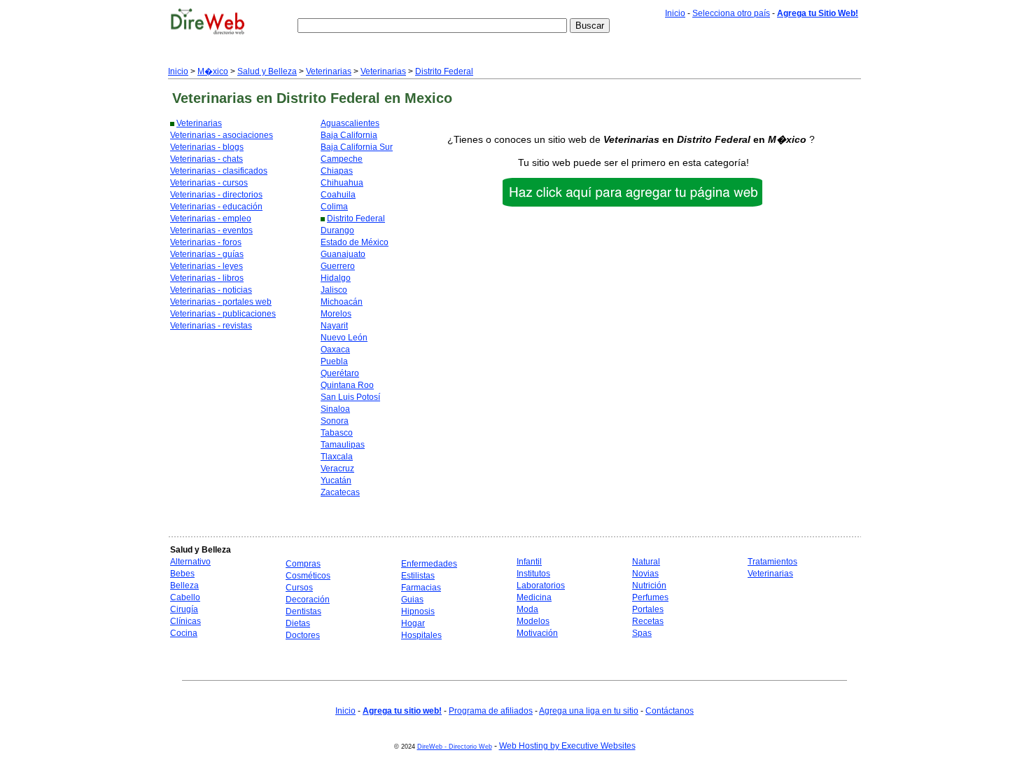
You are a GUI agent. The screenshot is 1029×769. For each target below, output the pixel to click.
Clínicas (185, 621)
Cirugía (184, 609)
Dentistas (303, 611)
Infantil (529, 562)
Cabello (185, 597)
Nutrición (649, 585)
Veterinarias (328, 71)
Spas (642, 633)
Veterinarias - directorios (216, 195)
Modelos (533, 621)
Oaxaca (335, 349)
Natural (646, 562)
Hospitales (421, 635)
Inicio (675, 13)
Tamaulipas (343, 445)
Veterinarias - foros (205, 242)
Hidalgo (336, 278)
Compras (303, 564)
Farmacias (421, 588)
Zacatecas (340, 492)
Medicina (534, 597)
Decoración (308, 599)
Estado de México (354, 242)
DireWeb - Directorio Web (454, 746)
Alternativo (190, 562)
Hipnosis (418, 611)
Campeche (342, 159)
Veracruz (337, 468)
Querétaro (340, 373)
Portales (648, 609)
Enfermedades (429, 564)
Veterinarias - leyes (206, 266)
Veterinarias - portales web (221, 302)
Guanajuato (343, 254)
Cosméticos (308, 576)
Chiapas (337, 171)
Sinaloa (335, 409)
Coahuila (338, 195)
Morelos (336, 314)
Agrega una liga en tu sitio (588, 711)
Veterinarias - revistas (211, 326)
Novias (645, 574)
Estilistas (418, 576)
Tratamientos (772, 562)
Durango (337, 230)
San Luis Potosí (350, 397)
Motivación (537, 633)
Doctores (303, 635)
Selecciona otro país (731, 13)
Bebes (182, 574)
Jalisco (334, 290)
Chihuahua (342, 183)
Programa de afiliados (491, 711)
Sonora (335, 421)
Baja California (349, 135)
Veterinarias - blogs (207, 147)
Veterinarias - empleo (210, 218)
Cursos (299, 588)
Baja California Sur (357, 147)
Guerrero (338, 266)
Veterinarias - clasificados (218, 171)
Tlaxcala (337, 457)
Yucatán (336, 480)
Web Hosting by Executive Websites (567, 746)
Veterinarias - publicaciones (223, 314)
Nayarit (334, 326)
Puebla (334, 361)
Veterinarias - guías (207, 254)
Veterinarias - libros (207, 278)
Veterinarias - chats (206, 159)
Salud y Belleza (267, 71)
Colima (334, 207)
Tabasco (337, 433)
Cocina (183, 633)
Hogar (413, 623)
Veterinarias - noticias (211, 290)
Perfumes (650, 597)
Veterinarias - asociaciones (221, 135)
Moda (527, 609)
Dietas (298, 623)
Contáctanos (669, 711)
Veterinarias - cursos (209, 183)
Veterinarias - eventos (211, 230)
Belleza (184, 585)
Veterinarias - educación (216, 207)
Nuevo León (344, 337)
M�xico (212, 71)
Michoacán (342, 302)
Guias (412, 599)
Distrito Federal (444, 71)
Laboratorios (541, 585)
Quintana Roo (347, 385)
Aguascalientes (350, 123)
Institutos (533, 574)
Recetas (648, 621)
